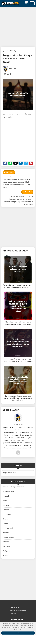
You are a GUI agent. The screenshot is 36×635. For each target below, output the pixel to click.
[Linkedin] (21, 163)
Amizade (6, 496)
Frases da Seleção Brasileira (13, 487)
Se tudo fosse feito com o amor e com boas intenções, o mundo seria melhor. (18, 360)
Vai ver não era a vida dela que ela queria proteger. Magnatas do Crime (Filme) (18, 286)
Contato (13, 614)
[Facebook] (5, 163)
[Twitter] (15, 163)
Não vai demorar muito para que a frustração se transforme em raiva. (18, 323)
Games (6, 519)
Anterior (10, 172)
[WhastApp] (10, 163)
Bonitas (6, 505)
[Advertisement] (18, 27)
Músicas (6, 533)
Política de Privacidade (18, 610)
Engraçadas (7, 514)
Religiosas (6, 551)
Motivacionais (8, 528)
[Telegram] (26, 163)
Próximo (26, 192)
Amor (5, 501)
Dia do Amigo (9, 50)
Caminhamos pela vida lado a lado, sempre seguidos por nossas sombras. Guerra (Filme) (18, 398)
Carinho (6, 510)
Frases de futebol (9, 491)
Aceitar (18, 633)
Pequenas (6, 546)
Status (5, 555)
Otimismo (6, 542)
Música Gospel (8, 537)
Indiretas (6, 523)
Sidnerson (12, 68)
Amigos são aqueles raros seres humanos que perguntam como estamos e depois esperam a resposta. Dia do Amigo (18, 200)
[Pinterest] (31, 163)
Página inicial (14, 607)
